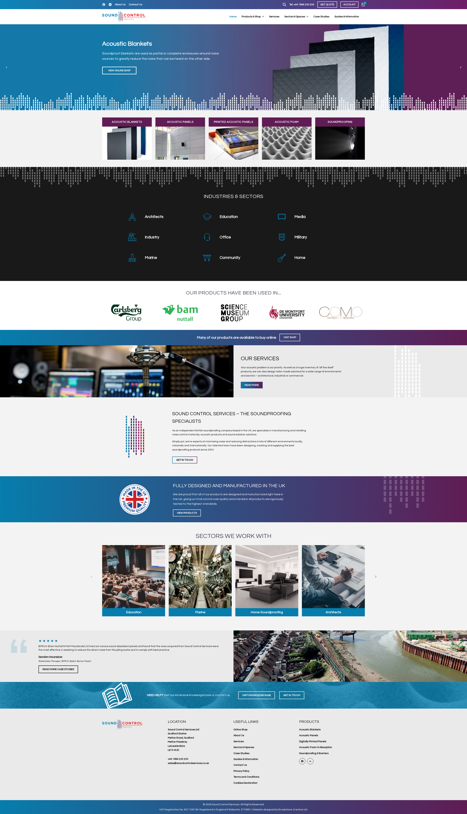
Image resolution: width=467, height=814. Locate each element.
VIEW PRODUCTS (187, 513)
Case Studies (241, 753)
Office (225, 237)
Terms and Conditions (246, 777)
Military (300, 237)
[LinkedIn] (110, 4)
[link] (233, 67)
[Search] (284, 4)
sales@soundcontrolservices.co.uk (188, 763)
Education (229, 217)
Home (299, 258)
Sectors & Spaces (244, 747)
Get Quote (327, 4)
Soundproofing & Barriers (314, 753)
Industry (152, 237)
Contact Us (135, 4)
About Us (120, 4)
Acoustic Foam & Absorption (315, 747)
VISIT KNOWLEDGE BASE (256, 695)
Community (230, 258)
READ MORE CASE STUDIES (58, 669)
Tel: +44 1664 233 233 (301, 4)
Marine (151, 258)
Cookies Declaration (245, 783)
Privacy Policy (241, 771)
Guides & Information (246, 759)
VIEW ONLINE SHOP (119, 70)
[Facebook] (103, 4)
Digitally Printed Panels (312, 741)
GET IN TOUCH (184, 460)
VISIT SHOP (289, 337)
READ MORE (252, 385)
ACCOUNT (349, 4)
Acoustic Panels (308, 735)
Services (239, 741)
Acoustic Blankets (310, 729)
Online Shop (240, 729)
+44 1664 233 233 (178, 759)
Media (300, 217)
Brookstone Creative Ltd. (293, 809)
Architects (154, 217)
